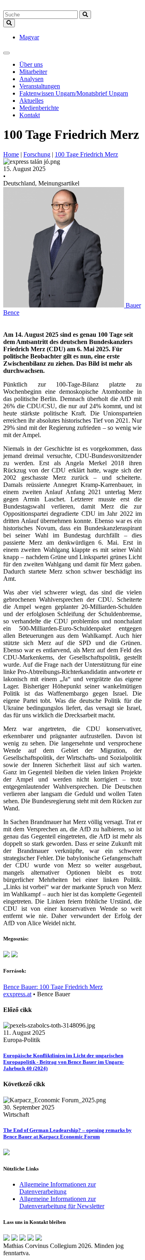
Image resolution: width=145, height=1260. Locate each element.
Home (11, 154)
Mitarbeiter (33, 71)
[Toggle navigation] (6, 53)
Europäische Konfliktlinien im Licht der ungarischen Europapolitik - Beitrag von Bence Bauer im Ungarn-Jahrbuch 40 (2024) (63, 1061)
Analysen (31, 78)
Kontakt (29, 115)
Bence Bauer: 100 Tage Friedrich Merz (53, 986)
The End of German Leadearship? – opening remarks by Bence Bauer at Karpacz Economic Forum (67, 1133)
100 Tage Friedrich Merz (86, 154)
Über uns (31, 64)
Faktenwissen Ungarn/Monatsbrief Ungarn (73, 93)
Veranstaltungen (39, 86)
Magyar (29, 37)
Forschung (36, 154)
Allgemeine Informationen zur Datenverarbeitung (57, 1188)
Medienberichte (39, 107)
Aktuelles (31, 100)
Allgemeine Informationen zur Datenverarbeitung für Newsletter (61, 1202)
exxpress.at (17, 994)
